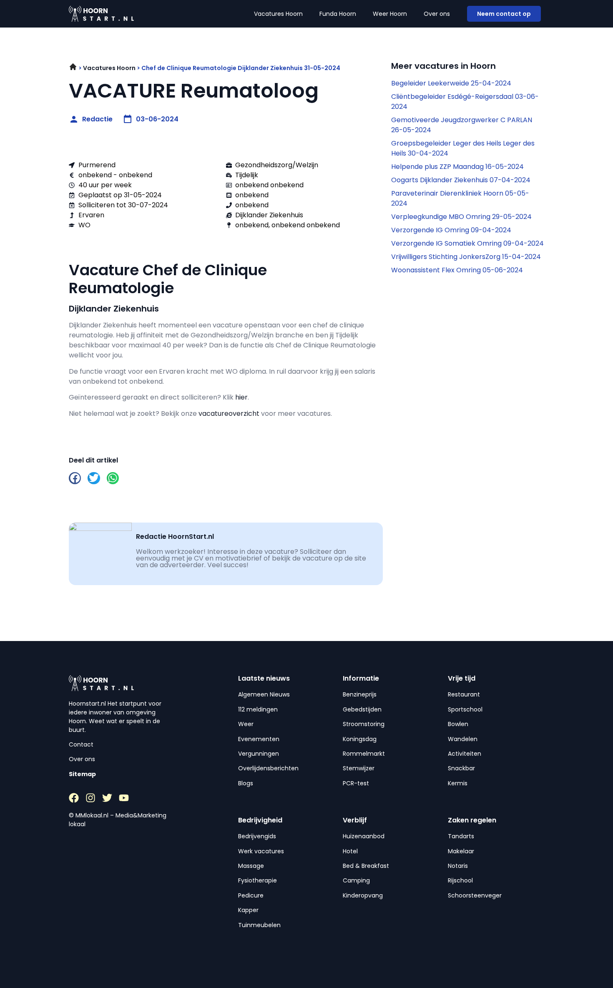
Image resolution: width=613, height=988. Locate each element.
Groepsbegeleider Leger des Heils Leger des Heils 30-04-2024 (463, 148)
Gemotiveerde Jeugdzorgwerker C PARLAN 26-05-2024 (461, 125)
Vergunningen (258, 753)
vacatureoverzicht (228, 413)
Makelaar (461, 851)
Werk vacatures (261, 851)
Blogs (245, 783)
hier (241, 397)
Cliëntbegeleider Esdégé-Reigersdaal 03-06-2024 (465, 101)
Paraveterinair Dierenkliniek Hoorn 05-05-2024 (460, 198)
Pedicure (251, 895)
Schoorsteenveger (475, 895)
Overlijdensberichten (268, 768)
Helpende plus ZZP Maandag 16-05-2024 (457, 166)
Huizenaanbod (363, 836)
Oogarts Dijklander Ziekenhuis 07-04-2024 (460, 180)
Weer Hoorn (390, 14)
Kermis (457, 783)
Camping (356, 880)
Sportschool (465, 709)
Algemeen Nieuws (264, 694)
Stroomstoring (363, 724)
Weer (246, 724)
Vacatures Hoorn (278, 14)
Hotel (350, 851)
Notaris (458, 866)
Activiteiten (464, 753)
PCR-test (356, 783)
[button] (75, 478)
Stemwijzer (358, 768)
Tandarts (461, 836)
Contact (81, 744)
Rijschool (460, 880)
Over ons (437, 14)
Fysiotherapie (257, 880)
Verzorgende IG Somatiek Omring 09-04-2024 (467, 243)
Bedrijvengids (257, 836)
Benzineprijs (360, 694)
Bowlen (458, 724)
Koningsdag (360, 739)
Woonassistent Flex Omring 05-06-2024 (457, 270)
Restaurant (464, 694)
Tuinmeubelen (259, 925)
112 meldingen (258, 709)
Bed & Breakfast (366, 866)
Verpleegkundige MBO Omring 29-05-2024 (461, 216)
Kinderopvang (363, 895)
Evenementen (258, 739)
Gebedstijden (362, 709)
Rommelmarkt (364, 753)
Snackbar (461, 768)
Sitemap (82, 774)
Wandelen (462, 739)
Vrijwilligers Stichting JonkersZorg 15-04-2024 (466, 256)
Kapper (248, 910)
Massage (251, 866)
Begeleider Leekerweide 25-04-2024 (451, 83)
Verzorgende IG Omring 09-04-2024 (451, 230)
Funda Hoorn (337, 14)
